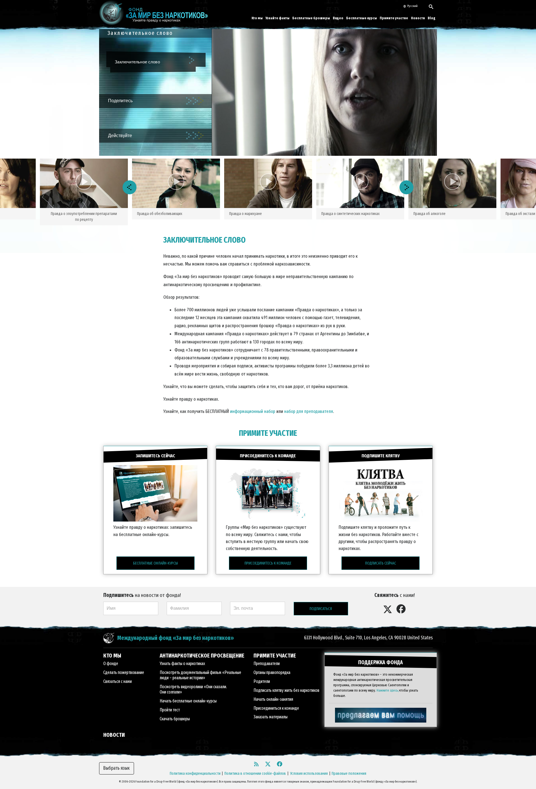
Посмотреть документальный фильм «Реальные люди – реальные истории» (200, 675)
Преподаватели (266, 663)
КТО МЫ (112, 655)
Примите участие (394, 18)
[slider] (319, 151)
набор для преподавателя (308, 411)
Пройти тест (170, 710)
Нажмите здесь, (388, 690)
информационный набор (252, 411)
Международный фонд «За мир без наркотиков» (175, 638)
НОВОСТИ (114, 734)
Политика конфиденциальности (195, 773)
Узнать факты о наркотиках (182, 663)
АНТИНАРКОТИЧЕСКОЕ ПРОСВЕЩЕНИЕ (202, 655)
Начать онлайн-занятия (273, 699)
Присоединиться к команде (276, 708)
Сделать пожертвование (123, 672)
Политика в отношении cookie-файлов (255, 773)
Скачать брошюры (175, 718)
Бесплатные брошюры (311, 18)
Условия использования (309, 773)
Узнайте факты (277, 18)
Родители (261, 681)
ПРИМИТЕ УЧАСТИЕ (268, 433)
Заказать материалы (270, 716)
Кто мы (257, 18)
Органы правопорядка (271, 672)
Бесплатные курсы (361, 18)
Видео (338, 18)
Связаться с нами (117, 681)
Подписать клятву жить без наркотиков (286, 690)
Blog (432, 18)
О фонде (110, 663)
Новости (418, 18)
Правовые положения (349, 773)
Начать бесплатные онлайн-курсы (188, 701)
